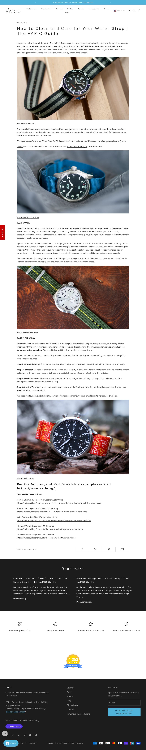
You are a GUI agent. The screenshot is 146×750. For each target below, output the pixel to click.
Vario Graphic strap (25, 478)
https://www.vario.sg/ (36, 488)
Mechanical (46, 9)
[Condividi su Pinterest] (109, 549)
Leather (116, 141)
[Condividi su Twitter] (95, 549)
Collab (70, 9)
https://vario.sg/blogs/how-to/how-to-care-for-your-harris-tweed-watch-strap (52, 512)
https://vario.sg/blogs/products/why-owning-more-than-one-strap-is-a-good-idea (54, 520)
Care (106, 9)
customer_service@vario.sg (105, 396)
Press (69, 692)
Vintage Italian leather (65, 141)
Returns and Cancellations (78, 714)
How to (70, 696)
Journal (70, 688)
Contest (70, 709)
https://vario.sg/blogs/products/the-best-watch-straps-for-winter (46, 538)
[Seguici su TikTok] (36, 735)
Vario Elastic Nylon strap (27, 333)
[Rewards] (10, 743)
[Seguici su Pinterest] (24, 735)
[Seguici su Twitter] (12, 735)
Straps (81, 9)
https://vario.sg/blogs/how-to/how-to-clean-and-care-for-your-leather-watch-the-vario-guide (59, 503)
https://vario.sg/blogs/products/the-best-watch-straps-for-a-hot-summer (50, 529)
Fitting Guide (72, 705)
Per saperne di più (20, 599)
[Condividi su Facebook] (82, 549)
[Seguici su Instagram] (18, 735)
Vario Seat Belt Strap (26, 123)
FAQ (69, 701)
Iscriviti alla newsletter (124, 712)
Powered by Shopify (75, 743)
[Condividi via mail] (122, 549)
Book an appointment (15, 712)
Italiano (32, 743)
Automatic (31, 9)
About (68, 12)
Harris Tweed (48, 141)
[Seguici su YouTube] (30, 735)
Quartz (59, 9)
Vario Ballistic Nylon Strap (28, 217)
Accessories (94, 9)
